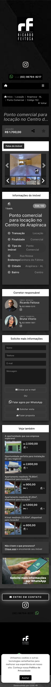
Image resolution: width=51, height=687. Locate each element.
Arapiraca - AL (34, 96)
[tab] (14, 146)
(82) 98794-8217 (30, 76)
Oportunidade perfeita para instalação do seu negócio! (25, 457)
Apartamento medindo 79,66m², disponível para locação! (21, 477)
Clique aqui (10, 549)
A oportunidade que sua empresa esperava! (22, 437)
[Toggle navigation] (43, 86)
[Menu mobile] (5, 85)
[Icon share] (25, 64)
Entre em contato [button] (27, 597)
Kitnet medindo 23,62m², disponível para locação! (23, 518)
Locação (19, 96)
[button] (8, 165)
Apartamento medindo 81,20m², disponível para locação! (21, 498)
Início (10, 96)
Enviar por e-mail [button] (27, 389)
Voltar (43, 103)
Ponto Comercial (15, 100)
